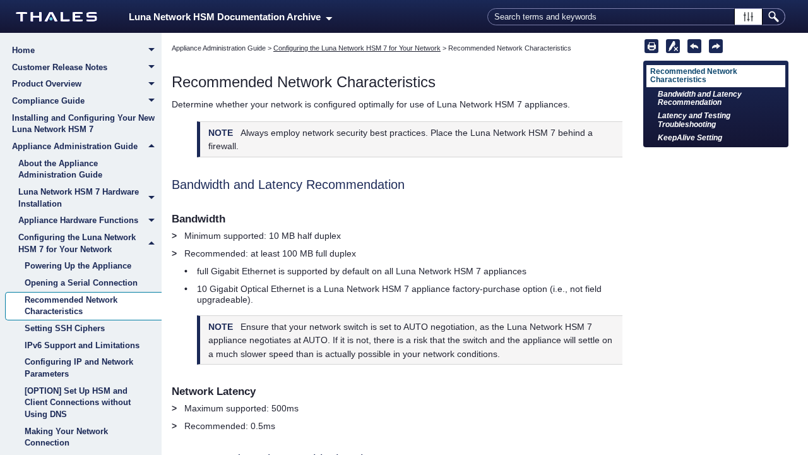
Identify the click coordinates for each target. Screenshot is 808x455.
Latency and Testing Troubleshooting (694, 119)
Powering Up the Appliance (78, 265)
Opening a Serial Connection (81, 283)
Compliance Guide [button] (48, 101)
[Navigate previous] (694, 46)
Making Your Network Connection (66, 437)
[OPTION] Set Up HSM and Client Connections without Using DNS (78, 402)
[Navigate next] (716, 46)
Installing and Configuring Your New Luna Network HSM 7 (83, 124)
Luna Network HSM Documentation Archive (227, 17)
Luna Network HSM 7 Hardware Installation (78, 198)
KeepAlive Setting (690, 137)
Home (23, 50)
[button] (748, 16)
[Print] (651, 46)
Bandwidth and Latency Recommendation (700, 98)
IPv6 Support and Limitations (82, 345)
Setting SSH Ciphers (65, 328)
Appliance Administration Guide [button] (75, 146)
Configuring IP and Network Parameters (79, 368)
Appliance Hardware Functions (78, 220)
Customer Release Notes (59, 67)
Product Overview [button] (46, 83)
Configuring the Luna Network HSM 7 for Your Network (77, 243)
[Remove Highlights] (673, 46)
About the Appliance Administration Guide (60, 169)
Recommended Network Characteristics (71, 306)
